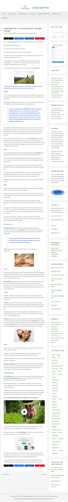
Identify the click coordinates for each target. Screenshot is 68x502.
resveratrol (55, 435)
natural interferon (56, 410)
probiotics (54, 432)
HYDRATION (54, 305)
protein (60, 432)
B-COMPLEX (54, 256)
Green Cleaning (55, 379)
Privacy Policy (54, 229)
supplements (55, 447)
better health (55, 360)
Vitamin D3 (54, 450)
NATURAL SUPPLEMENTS (44, 13)
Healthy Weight (54, 331)
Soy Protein (60, 438)
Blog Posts (4, 17)
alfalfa (53, 354)
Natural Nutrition (12, 13)
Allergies (59, 354)
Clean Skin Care (32, 13)
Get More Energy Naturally (57, 267)
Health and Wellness (56, 324)
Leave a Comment (8, 33)
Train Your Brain (18, 119)
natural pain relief (55, 416)
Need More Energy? (55, 271)
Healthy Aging (54, 329)
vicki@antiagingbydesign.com (29, 496)
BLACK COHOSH (55, 248)
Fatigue (59, 371)
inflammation (54, 396)
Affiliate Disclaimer (55, 233)
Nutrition (54, 427)
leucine (59, 399)
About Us (4, 13)
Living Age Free (40, 7)
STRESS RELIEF (55, 254)
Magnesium (54, 404)
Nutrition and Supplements (19, 33)
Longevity (54, 401)
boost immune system (57, 366)
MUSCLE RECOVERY (56, 309)
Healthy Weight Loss (56, 481)
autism (58, 357)
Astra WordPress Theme (48, 498)
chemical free (55, 368)
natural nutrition (56, 413)
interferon (54, 399)
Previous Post (5, 474)
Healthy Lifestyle (22, 13)
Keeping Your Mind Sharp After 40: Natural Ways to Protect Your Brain (57, 80)
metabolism (54, 407)
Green (53, 377)
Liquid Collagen (54, 84)
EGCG (61, 368)
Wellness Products (56, 13)
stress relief (55, 444)
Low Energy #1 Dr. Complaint (58, 275)
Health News (54, 326)
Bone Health (54, 363)
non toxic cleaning (56, 423)
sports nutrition (56, 441)
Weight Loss (55, 453)
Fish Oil (53, 374)
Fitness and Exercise (56, 322)
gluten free (59, 374)
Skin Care (53, 342)
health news (55, 382)
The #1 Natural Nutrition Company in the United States (56, 469)
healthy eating (55, 385)
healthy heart (55, 388)
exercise (54, 371)
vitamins (61, 450)
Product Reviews (55, 340)
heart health (54, 390)
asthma (53, 357)
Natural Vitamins (55, 421)
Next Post (44, 474)
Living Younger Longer (56, 333)
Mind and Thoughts (55, 335)
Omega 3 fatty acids (56, 429)
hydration (54, 393)
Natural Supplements (56, 418)
